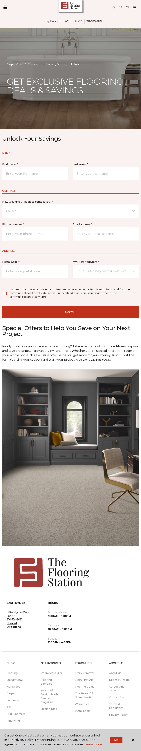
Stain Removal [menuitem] (84, 673)
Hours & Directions (14, 625)
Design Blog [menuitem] (49, 709)
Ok (116, 739)
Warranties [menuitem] (82, 704)
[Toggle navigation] (5, 7)
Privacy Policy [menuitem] (118, 714)
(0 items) (134, 7)
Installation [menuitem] (82, 711)
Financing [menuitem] (13, 720)
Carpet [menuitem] (11, 693)
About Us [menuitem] (115, 673)
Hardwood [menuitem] (13, 686)
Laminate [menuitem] (13, 700)
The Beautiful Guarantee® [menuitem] (84, 695)
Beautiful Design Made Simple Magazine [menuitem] (49, 696)
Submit (70, 311)
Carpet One (14, 64)
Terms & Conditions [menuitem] (116, 706)
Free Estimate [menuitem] (16, 714)
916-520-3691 (94, 21)
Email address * (82, 224)
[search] (114, 7)
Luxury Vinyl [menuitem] (15, 679)
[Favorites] (127, 7)
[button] (120, 7)
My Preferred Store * (86, 262)
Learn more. (93, 744)
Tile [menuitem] (9, 707)
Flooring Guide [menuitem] (84, 686)
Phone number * (13, 224)
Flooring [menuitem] (12, 673)
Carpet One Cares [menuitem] (116, 688)
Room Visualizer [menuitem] (51, 673)
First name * (10, 164)
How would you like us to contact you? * (27, 201)
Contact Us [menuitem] (116, 697)
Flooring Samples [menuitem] (46, 681)
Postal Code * (10, 262)
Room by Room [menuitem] (119, 679)
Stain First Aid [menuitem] (84, 679)
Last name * (80, 164)
